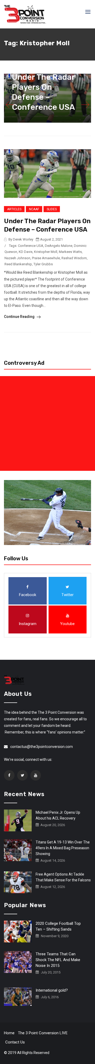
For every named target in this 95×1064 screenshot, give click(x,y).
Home (9, 1033)
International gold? (52, 990)
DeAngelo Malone (58, 246)
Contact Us (15, 1042)
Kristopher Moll (45, 252)
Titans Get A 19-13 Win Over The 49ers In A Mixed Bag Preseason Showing (63, 848)
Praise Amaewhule (46, 258)
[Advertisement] (47, 423)
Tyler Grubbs (43, 264)
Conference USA (30, 246)
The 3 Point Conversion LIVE (43, 1033)
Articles (14, 209)
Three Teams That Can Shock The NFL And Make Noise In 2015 (58, 960)
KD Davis (25, 252)
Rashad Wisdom (74, 258)
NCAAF (34, 209)
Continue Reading (19, 316)
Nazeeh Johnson (17, 258)
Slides (52, 209)
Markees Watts (70, 252)
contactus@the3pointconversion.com (41, 747)
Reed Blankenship (18, 264)
